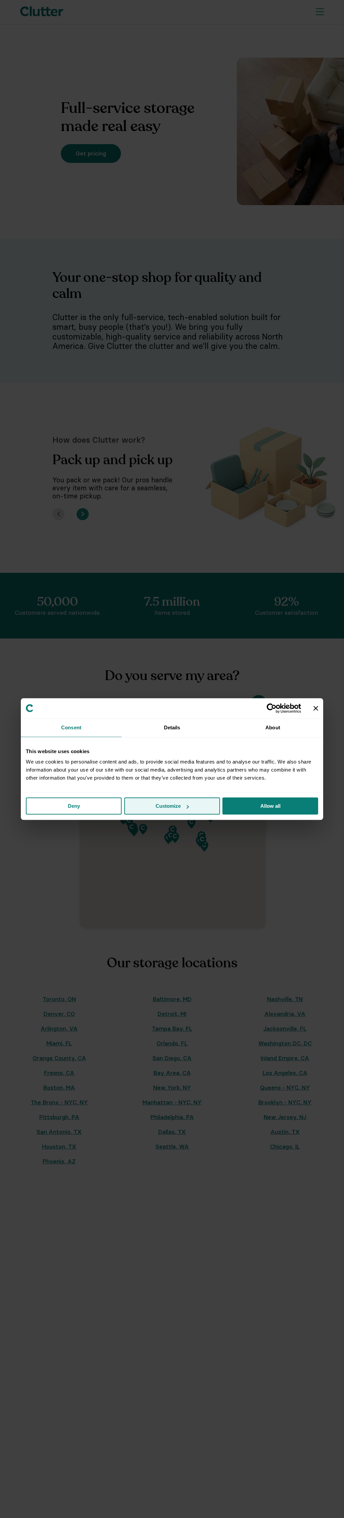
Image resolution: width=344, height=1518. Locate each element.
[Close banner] (315, 708)
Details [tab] (172, 727)
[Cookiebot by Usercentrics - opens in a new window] (271, 708)
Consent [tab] (71, 727)
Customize (168, 806)
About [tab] (272, 727)
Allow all (270, 806)
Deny (74, 806)
